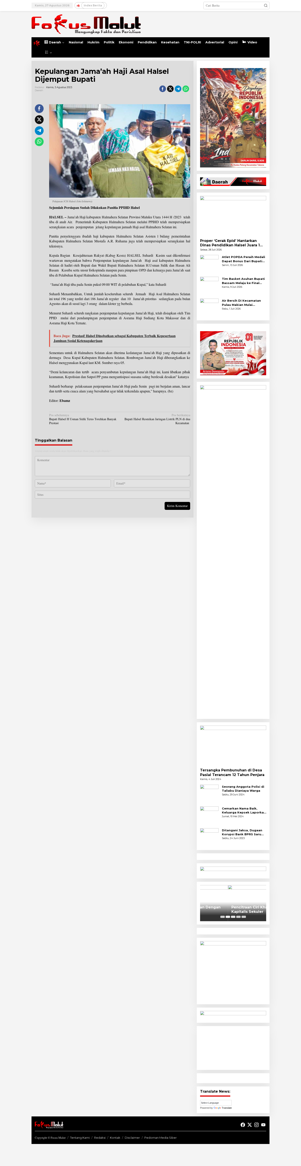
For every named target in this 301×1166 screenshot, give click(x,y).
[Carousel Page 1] (222, 917)
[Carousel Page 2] (228, 917)
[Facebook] (243, 1125)
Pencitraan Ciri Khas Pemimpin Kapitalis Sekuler (232, 909)
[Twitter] (250, 1125)
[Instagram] (256, 1125)
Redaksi (100, 1137)
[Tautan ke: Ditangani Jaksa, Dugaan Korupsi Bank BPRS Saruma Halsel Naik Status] (209, 837)
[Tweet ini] (170, 88)
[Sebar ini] (162, 88)
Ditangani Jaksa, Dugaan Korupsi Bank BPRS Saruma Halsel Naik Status (244, 832)
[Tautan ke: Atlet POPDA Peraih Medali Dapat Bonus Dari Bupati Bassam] (209, 264)
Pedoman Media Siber (160, 1137)
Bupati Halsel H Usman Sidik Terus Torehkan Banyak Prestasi (82, 419)
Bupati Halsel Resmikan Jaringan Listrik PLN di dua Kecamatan (157, 419)
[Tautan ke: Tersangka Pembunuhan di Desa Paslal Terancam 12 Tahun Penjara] (233, 745)
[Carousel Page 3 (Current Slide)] (233, 917)
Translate (227, 1108)
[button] (265, 5)
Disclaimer (132, 1137)
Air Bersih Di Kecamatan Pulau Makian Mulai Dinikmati (241, 302)
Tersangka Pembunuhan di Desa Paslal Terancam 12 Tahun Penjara (232, 772)
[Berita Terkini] (86, 24)
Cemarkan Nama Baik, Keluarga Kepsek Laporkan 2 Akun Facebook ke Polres (244, 810)
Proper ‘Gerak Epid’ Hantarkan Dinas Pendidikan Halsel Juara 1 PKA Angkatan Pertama (230, 243)
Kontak (115, 1137)
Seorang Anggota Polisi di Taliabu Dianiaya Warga (243, 788)
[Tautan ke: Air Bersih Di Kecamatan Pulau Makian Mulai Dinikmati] (209, 307)
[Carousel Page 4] (238, 917)
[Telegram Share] (178, 88)
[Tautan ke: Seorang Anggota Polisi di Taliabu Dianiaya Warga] (209, 793)
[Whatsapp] (185, 88)
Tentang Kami (80, 1137)
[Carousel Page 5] (244, 917)
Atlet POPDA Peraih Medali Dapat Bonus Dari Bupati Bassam (243, 259)
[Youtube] (263, 1125)
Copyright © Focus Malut (50, 1138)
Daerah (39, 90)
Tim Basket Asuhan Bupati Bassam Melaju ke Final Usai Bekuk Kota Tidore (243, 281)
